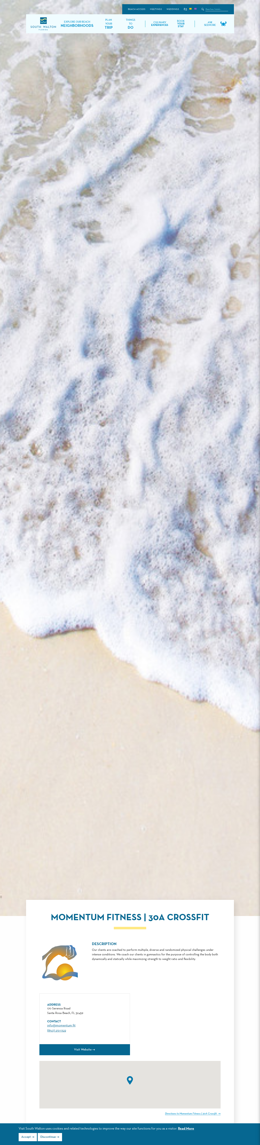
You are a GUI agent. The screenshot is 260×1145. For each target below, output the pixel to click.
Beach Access (136, 9)
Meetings (156, 9)
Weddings (173, 9)
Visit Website (83, 1049)
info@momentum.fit (61, 1025)
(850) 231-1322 (56, 1030)
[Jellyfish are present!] (195, 9)
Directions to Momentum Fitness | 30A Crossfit (191, 1113)
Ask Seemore (210, 23)
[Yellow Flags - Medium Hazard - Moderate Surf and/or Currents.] (190, 9)
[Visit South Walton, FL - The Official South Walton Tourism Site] (43, 24)
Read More (186, 1128)
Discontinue (48, 1137)
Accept (26, 1137)
